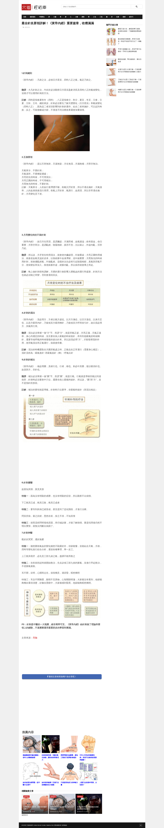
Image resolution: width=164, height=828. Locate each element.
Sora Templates (47, 825)
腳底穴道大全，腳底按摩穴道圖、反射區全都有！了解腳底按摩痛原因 (129, 31)
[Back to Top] (140, 825)
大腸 (54, 17)
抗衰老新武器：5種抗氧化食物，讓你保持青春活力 (88, 808)
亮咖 (35, 637)
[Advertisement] (62, 53)
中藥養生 (42, 17)
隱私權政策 (58, 825)
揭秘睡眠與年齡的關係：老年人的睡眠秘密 (62, 808)
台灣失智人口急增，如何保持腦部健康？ (35, 808)
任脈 (117, 17)
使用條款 (64, 825)
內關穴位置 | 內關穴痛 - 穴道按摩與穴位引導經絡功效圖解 (129, 91)
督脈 (124, 17)
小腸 (76, 17)
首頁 (24, 17)
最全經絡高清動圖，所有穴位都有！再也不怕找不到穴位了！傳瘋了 (129, 41)
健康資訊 (32, 17)
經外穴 (131, 17)
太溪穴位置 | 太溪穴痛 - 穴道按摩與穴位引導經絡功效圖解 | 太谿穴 (129, 70)
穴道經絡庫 (29, 825)
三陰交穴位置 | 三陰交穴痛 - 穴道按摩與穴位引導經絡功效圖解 (129, 80)
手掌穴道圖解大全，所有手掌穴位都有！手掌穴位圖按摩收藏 (129, 50)
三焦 (101, 17)
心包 (94, 17)
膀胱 (83, 17)
